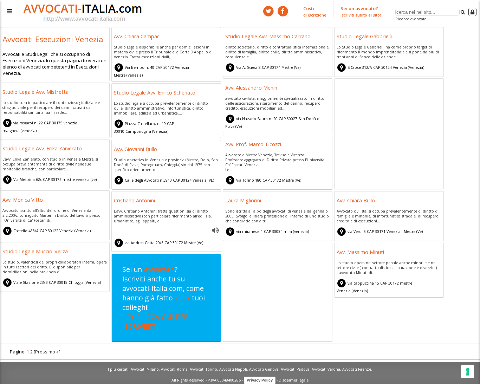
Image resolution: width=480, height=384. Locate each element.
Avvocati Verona (326, 369)
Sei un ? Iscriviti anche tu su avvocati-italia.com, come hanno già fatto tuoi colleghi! (163, 298)
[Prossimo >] (47, 352)
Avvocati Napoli (233, 369)
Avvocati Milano (145, 369)
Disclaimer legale (294, 379)
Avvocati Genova (264, 369)
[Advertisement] (389, 135)
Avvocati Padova (295, 369)
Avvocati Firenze (356, 369)
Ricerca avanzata (411, 18)
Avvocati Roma (174, 369)
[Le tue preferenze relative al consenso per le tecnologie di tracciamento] (467, 371)
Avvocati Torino (203, 369)
